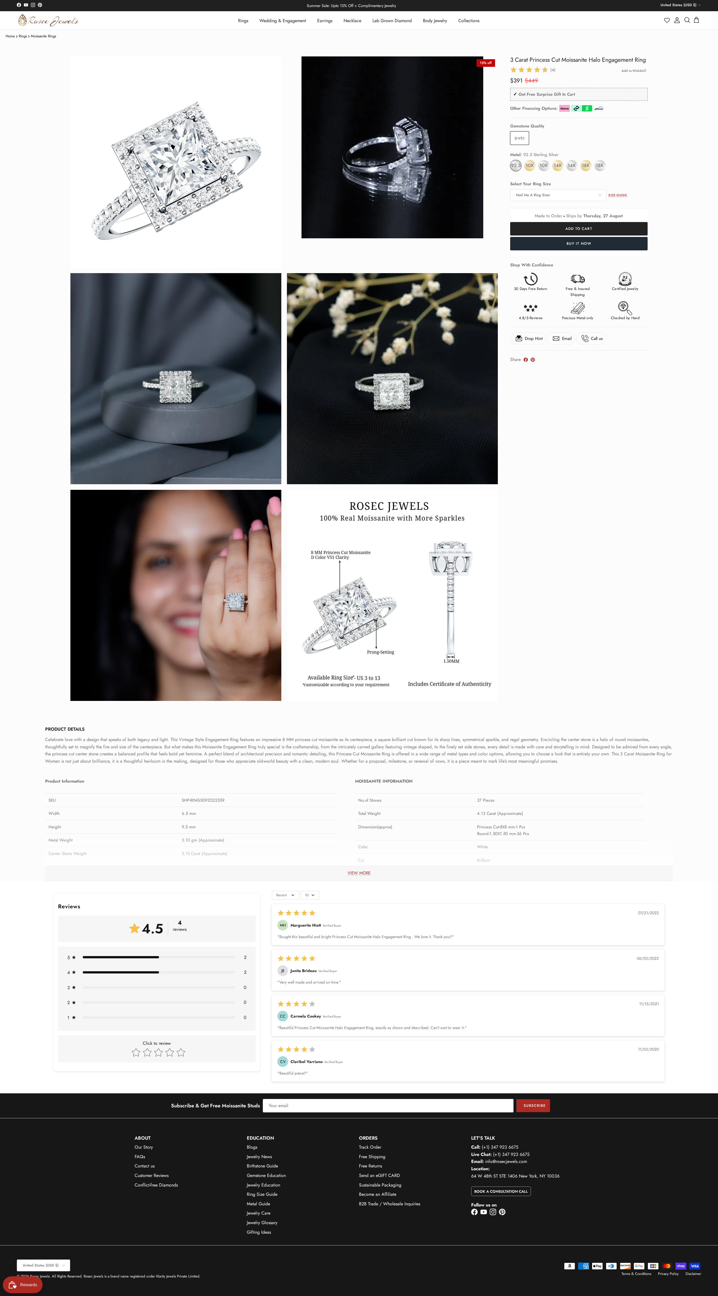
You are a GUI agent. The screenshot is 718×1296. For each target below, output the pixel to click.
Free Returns (370, 1166)
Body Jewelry (435, 20)
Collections (468, 20)
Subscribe (535, 1105)
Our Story (144, 1147)
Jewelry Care (258, 1213)
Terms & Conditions (636, 1273)
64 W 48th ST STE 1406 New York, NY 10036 (515, 1176)
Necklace (352, 20)
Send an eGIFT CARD (379, 1175)
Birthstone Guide (262, 1166)
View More (359, 873)
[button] (667, 20)
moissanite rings (43, 36)
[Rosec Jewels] (48, 20)
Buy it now (579, 243)
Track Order (370, 1147)
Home (10, 36)
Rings (243, 20)
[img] (529, 70)
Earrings (324, 20)
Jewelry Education (263, 1185)
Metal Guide (258, 1204)
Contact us (145, 1166)
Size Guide (617, 195)
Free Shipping (372, 1156)
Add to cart (578, 228)
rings (23, 36)
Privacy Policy (668, 1273)
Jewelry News (259, 1156)
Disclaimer (693, 1273)
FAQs (140, 1156)
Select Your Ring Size (530, 184)
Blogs (252, 1147)
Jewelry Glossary (262, 1222)
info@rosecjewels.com (506, 1161)
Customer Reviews (152, 1175)
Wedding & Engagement (282, 20)
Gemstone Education (266, 1175)
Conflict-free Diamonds (156, 1185)
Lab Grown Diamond (392, 20)
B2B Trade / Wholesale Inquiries (389, 1204)
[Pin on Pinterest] (533, 360)
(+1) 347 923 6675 (500, 1147)
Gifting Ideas (259, 1232)
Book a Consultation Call (501, 1191)
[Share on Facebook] (526, 360)
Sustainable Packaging (380, 1185)
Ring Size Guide (262, 1194)
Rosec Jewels (40, 1276)
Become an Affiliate (377, 1194)
